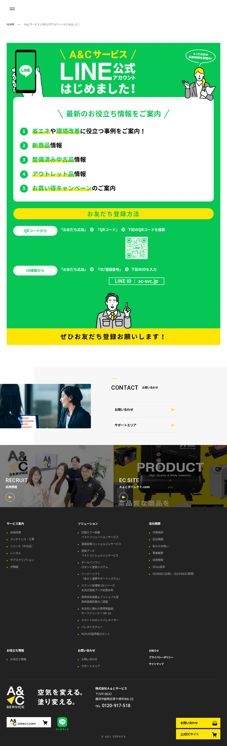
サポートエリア (125, 425)
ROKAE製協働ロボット (95, 633)
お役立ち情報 (15, 650)
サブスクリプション (22, 560)
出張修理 (15, 532)
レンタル (15, 553)
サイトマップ (156, 663)
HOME (10, 24)
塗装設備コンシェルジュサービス (101, 544)
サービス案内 (15, 523)
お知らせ (154, 650)
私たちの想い (160, 546)
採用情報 (158, 560)
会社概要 (154, 523)
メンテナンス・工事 (22, 539)
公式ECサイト (189, 734)
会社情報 (158, 539)
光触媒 (14, 566)
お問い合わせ (189, 722)
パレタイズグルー (92, 627)
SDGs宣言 (159, 566)
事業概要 (158, 553)
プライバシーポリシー (161, 657)
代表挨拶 (158, 532)
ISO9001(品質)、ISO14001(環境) (173, 573)
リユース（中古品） (22, 546)
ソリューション (88, 523)
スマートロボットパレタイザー (100, 620)
